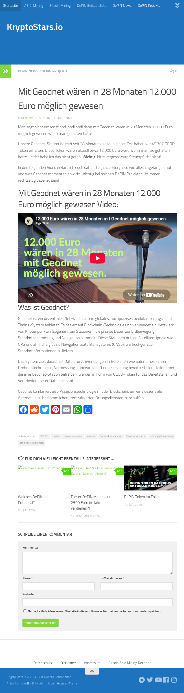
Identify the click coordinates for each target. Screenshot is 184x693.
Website (28, 594)
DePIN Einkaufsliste (91, 5)
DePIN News (122, 5)
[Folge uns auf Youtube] (158, 680)
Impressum (92, 663)
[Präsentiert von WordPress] (27, 683)
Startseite (10, 5)
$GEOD (44, 436)
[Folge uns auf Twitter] (150, 680)
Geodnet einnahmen (111, 436)
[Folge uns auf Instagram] (174, 680)
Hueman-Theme (67, 683)
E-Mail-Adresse (112, 578)
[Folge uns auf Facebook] (166, 680)
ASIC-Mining (33, 5)
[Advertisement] (95, 46)
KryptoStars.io (35, 27)
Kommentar (31, 548)
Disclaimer (68, 663)
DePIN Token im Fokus (142, 497)
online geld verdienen (161, 436)
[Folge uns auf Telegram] (142, 680)
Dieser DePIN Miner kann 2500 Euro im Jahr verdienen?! (91, 502)
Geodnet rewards (135, 436)
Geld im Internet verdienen (67, 436)
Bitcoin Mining (60, 5)
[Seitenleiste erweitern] (5, 71)
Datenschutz (43, 663)
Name (27, 578)
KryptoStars (34, 118)
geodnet (91, 436)
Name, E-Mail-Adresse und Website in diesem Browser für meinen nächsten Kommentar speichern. (95, 611)
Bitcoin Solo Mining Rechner (129, 663)
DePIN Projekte (149, 5)
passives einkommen (32, 442)
